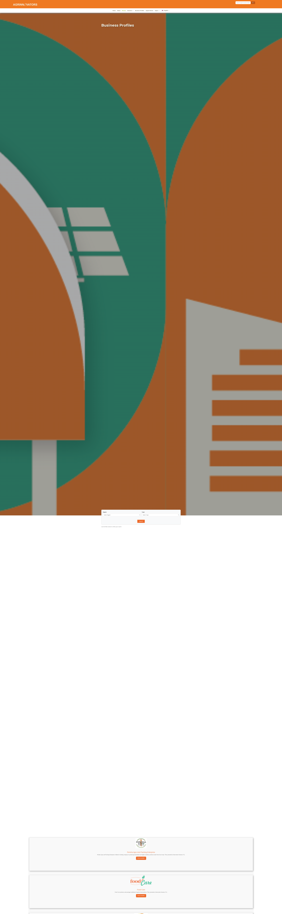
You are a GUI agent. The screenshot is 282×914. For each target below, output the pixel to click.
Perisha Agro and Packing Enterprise (141, 852)
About (118, 10)
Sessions (129, 10)
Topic (143, 512)
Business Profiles (139, 10)
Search (141, 521)
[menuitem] (165, 11)
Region (105, 512)
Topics (156, 10)
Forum (124, 10)
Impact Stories (149, 10)
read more (141, 858)
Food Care (141, 890)
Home (114, 10)
